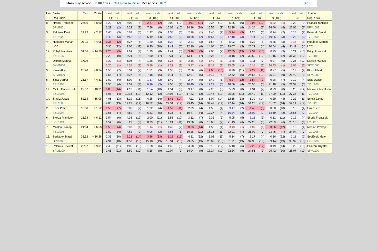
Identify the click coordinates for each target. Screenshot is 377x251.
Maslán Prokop (62, 127)
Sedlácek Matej (62, 136)
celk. (118, 13)
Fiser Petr (59, 108)
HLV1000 (58, 141)
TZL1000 (58, 36)
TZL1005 (58, 131)
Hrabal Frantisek (63, 22)
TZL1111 (58, 103)
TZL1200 (58, 84)
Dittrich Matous (62, 60)
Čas (85, 13)
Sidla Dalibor (60, 79)
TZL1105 (58, 55)
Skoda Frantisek (63, 117)
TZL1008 (58, 93)
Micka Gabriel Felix (65, 89)
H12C (162, 3)
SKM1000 (59, 65)
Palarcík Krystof (63, 146)
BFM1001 (59, 27)
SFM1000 (59, 74)
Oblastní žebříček (127, 3)
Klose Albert (60, 70)
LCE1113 (58, 122)
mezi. (109, 13)
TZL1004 (58, 112)
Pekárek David (62, 32)
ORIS (307, 3)
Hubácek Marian (63, 41)
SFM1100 (59, 150)
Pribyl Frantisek (62, 51)
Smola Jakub (61, 98)
